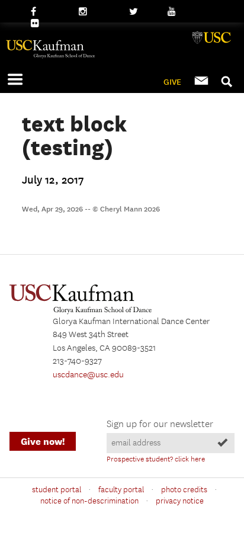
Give (172, 82)
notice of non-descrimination (89, 501)
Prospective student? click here (156, 459)
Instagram (98, 12)
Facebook (49, 12)
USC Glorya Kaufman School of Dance (122, 54)
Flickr (41, 24)
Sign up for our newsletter (160, 424)
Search (227, 78)
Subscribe (203, 81)
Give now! (43, 441)
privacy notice (180, 501)
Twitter (142, 12)
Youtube (183, 12)
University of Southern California (212, 42)
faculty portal (121, 490)
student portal (56, 490)
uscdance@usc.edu (88, 375)
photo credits (184, 490)
